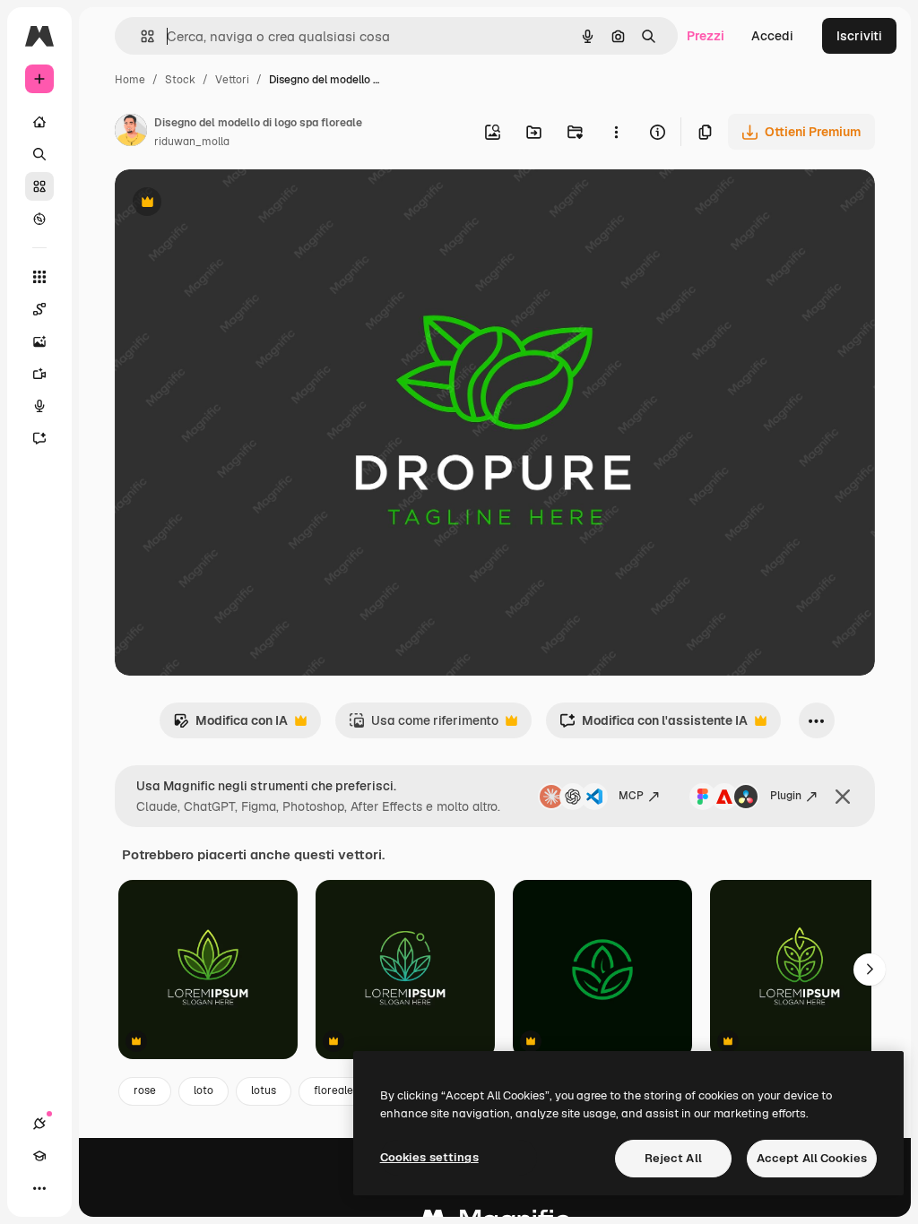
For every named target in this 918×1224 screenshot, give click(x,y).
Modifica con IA (230, 725)
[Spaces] (39, 309)
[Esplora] (39, 218)
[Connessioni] (39, 1123)
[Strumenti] (39, 277)
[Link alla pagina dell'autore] (131, 132)
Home (130, 80)
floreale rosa (346, 1090)
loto (203, 1090)
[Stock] (39, 186)
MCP (631, 796)
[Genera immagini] (39, 341)
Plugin (785, 796)
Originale (233, 203)
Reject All (673, 1158)
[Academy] (39, 1156)
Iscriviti (859, 36)
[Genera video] (39, 373)
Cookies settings (429, 1157)
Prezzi (705, 36)
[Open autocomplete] (140, 36)
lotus (263, 1090)
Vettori (232, 80)
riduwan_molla (192, 141)
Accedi (772, 36)
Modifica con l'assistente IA (653, 725)
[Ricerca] (39, 154)
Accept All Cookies (812, 1158)
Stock (180, 80)
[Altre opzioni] (616, 132)
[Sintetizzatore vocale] (39, 406)
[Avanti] (869, 969)
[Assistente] (39, 438)
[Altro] (39, 1188)
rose (145, 1090)
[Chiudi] (842, 796)
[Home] (39, 122)
